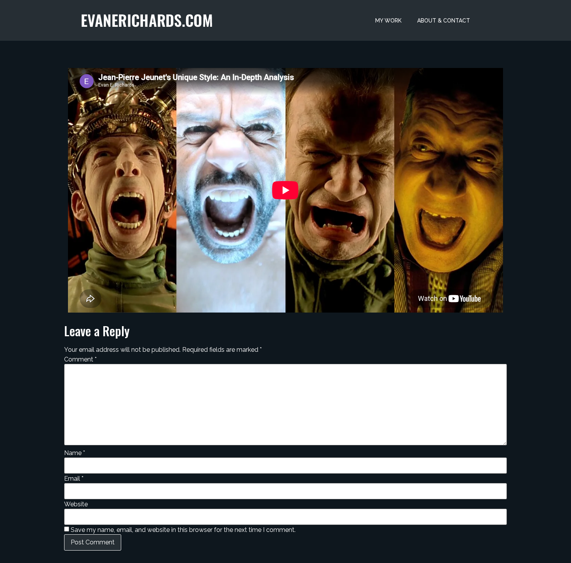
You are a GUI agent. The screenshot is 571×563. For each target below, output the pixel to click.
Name (74, 453)
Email (74, 479)
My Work (388, 20)
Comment (80, 359)
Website (76, 504)
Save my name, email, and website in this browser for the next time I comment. (183, 530)
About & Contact (443, 20)
